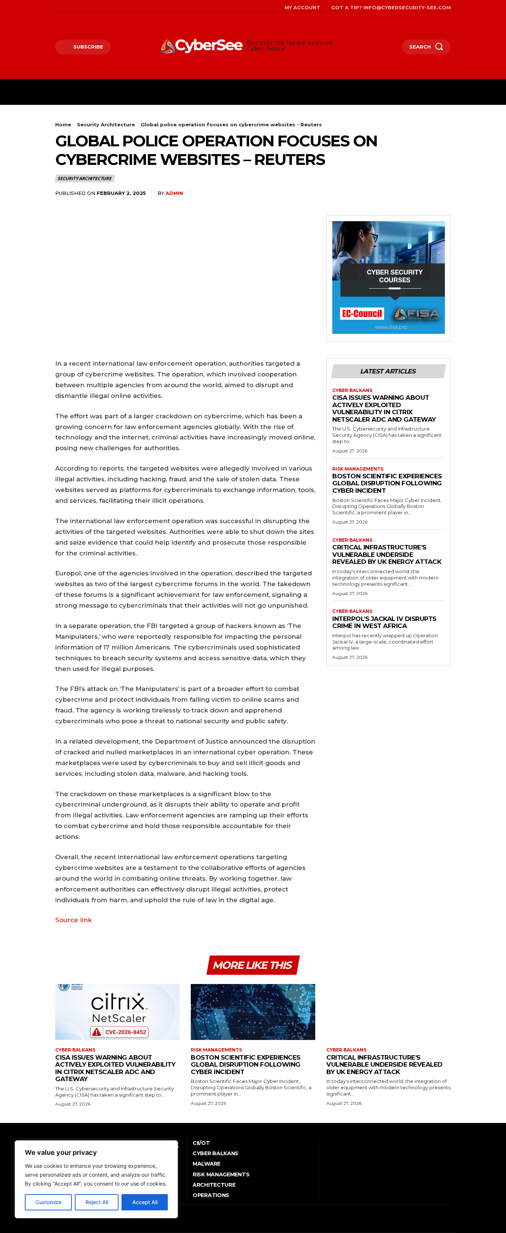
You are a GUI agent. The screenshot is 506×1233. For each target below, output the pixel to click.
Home (63, 124)
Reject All (97, 1202)
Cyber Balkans (352, 390)
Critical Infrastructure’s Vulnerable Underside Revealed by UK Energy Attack (386, 554)
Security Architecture (106, 124)
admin (174, 193)
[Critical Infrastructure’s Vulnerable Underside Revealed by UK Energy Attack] (388, 1012)
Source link (73, 920)
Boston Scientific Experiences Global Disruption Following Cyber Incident (387, 483)
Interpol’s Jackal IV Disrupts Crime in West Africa (384, 622)
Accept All (144, 1202)
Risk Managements (357, 469)
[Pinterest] (409, 193)
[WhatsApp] (426, 193)
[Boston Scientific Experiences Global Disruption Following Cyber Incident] (253, 1012)
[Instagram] (67, 7)
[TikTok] (79, 7)
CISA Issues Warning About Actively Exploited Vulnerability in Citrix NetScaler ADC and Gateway (384, 408)
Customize (48, 1202)
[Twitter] (90, 7)
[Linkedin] (443, 193)
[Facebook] (56, 7)
